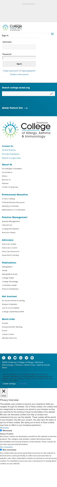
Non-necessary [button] (6, 447)
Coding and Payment (10, 229)
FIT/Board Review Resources (13, 202)
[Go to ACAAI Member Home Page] (26, 130)
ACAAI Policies (9, 150)
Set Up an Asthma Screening (13, 301)
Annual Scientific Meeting (12, 327)
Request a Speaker (9, 304)
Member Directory (9, 338)
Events (4, 331)
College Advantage (10, 282)
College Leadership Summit (13, 312)
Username (7, 41)
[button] (52, 34)
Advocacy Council (9, 248)
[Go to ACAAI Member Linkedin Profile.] (20, 357)
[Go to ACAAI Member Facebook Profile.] (9, 357)
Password (7, 54)
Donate (5, 323)
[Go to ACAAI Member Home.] (12, 27)
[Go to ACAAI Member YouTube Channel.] (15, 357)
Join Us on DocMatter (10, 308)
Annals (4, 270)
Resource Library (8, 232)
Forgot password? (28, 70)
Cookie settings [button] (9, 383)
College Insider (8, 278)
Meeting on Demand (10, 206)
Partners (5, 183)
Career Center (8, 334)
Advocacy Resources (10, 251)
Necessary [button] (4, 427)
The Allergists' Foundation (12, 169)
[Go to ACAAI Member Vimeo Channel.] (26, 357)
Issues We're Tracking (10, 255)
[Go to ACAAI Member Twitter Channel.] (3, 357)
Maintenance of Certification (13, 210)
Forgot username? (11, 70)
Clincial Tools (7, 225)
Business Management (11, 221)
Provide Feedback (10, 154)
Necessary (7, 430)
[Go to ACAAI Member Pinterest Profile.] (32, 357)
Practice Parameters (10, 289)
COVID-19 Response (10, 187)
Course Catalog (8, 199)
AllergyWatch (7, 267)
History (4, 176)
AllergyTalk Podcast (9, 274)
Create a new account (19, 74)
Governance (7, 172)
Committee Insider (9, 285)
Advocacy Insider (9, 244)
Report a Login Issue (11, 158)
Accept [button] (23, 384)
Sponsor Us (6, 180)
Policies (19, 365)
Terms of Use (29, 365)
